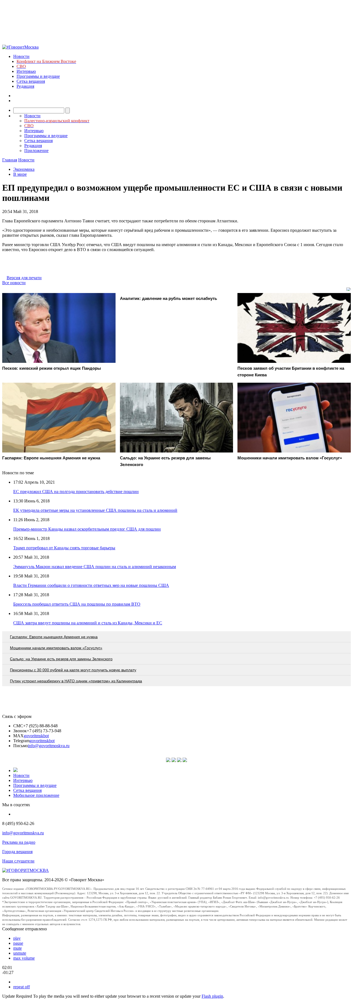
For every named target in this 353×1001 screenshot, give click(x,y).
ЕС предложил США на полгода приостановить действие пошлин (76, 491)
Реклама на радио (18, 842)
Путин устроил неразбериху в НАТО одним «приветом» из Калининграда (76, 681)
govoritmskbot (36, 735)
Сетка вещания (31, 81)
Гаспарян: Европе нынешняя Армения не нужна (54, 637)
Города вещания (17, 851)
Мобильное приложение (36, 795)
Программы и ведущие (38, 76)
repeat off (21, 986)
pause (18, 943)
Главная (9, 160)
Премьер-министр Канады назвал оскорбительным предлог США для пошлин (87, 529)
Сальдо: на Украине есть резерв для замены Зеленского (61, 659)
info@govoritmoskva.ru (48, 745)
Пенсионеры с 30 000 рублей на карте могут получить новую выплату (73, 670)
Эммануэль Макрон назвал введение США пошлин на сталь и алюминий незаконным (94, 566)
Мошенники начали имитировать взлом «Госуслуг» (56, 648)
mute (17, 948)
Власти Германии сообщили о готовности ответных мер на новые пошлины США (91, 585)
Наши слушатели (18, 861)
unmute (19, 953)
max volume (24, 958)
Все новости (14, 282)
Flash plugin (212, 996)
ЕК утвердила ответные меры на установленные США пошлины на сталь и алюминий (95, 510)
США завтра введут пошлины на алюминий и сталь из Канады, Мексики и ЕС (87, 623)
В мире (20, 174)
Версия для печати (24, 277)
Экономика (23, 169)
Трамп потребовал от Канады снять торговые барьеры (64, 547)
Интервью (26, 71)
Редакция (25, 86)
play (17, 938)
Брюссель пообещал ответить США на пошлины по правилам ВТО (76, 604)
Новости (21, 56)
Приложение (36, 150)
